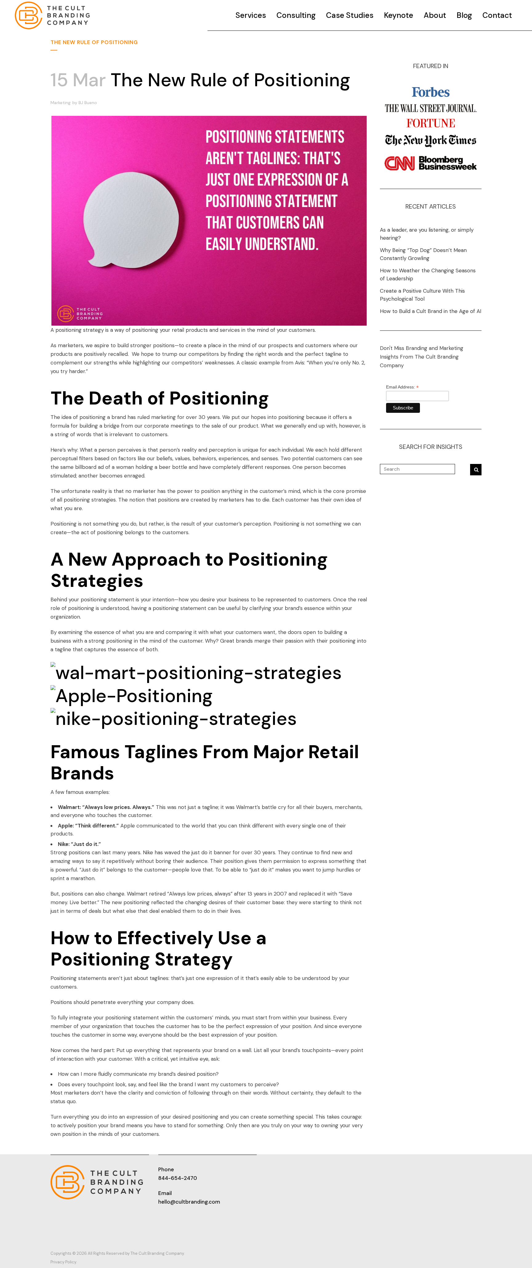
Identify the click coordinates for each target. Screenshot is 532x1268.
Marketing (60, 102)
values (182, 458)
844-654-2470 (177, 1178)
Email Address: (402, 387)
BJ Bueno (88, 102)
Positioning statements (78, 978)
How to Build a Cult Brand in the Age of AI (430, 311)
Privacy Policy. (63, 1262)
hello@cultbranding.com (189, 1201)
